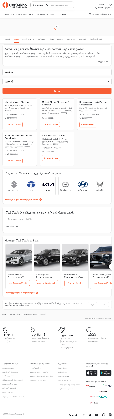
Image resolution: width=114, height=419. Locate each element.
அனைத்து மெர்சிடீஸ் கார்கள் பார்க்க (20, 293)
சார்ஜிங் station (28, 39)
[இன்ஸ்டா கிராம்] (103, 415)
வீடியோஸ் (60, 39)
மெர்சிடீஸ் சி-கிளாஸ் (71, 274)
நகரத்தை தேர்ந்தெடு (100, 14)
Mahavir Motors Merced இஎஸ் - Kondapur (56, 103)
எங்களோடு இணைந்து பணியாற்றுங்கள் (10, 374)
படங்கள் (51, 39)
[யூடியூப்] (96, 415)
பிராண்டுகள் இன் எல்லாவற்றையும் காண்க (22, 199)
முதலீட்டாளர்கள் (8, 392)
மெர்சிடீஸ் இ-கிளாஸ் (15, 274)
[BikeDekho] (90, 386)
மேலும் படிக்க (103, 61)
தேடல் (57, 91)
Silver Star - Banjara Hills (53, 135)
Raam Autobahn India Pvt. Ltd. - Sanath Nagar (93, 103)
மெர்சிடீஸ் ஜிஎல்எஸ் (42, 274)
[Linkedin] (110, 415)
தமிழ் (101, 4)
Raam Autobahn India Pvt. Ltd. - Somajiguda (19, 136)
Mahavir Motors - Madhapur (17, 102)
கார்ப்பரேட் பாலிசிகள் (9, 388)
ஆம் (92, 304)
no (104, 304)
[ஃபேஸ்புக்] (84, 415)
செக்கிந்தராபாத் (12, 226)
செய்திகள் (41, 39)
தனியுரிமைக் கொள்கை (10, 384)
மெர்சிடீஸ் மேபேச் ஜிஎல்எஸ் (102, 274)
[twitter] (90, 415)
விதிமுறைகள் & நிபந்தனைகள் (13, 380)
